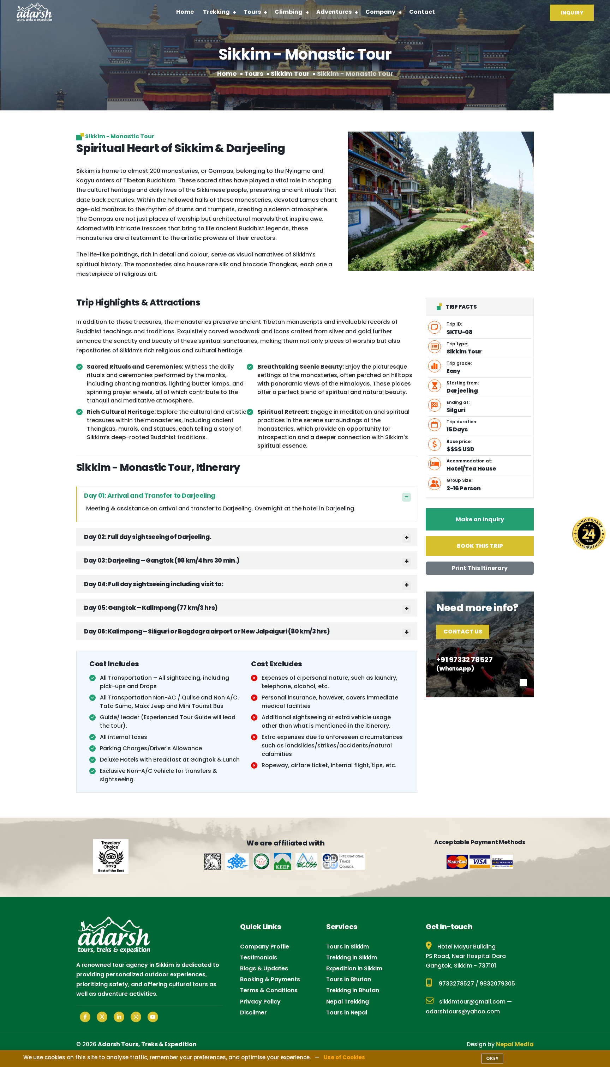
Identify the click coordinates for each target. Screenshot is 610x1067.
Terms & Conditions (269, 990)
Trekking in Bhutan (352, 990)
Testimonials (258, 957)
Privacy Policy (260, 1002)
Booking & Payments (270, 979)
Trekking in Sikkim (351, 957)
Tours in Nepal (346, 1012)
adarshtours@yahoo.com (463, 1011)
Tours (252, 12)
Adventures (334, 12)
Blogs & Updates (264, 968)
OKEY (492, 1058)
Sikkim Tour (290, 73)
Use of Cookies (344, 1057)
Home (185, 12)
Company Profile (264, 946)
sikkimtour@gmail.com (472, 1002)
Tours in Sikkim (347, 946)
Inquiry (572, 12)
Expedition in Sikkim (354, 968)
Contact (422, 12)
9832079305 (497, 984)
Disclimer (253, 1012)
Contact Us (462, 632)
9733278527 (456, 984)
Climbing (289, 12)
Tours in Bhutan (348, 979)
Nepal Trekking (347, 1002)
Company (380, 12)
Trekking (216, 12)
